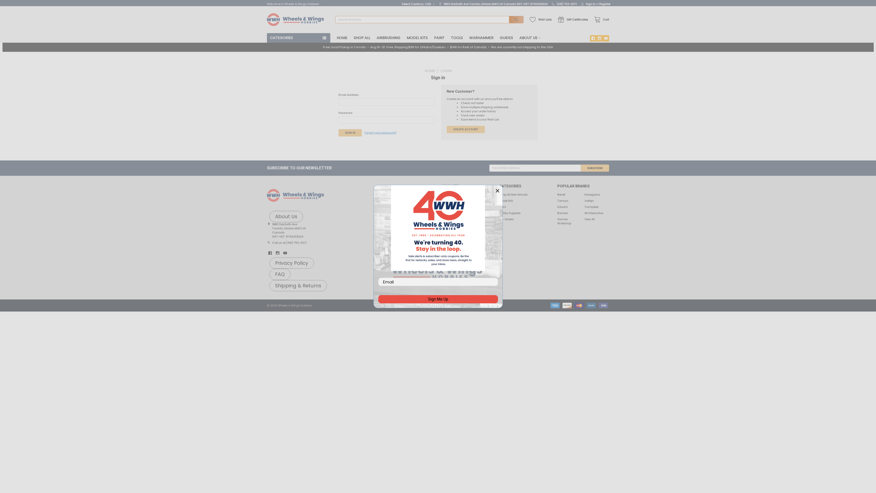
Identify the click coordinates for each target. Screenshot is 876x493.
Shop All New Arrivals (513, 195)
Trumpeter (591, 207)
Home (342, 37)
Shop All (362, 37)
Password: (346, 113)
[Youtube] (606, 38)
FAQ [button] (280, 274)
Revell (561, 195)
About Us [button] (286, 216)
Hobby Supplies (510, 213)
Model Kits (417, 37)
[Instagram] (599, 38)
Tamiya (562, 201)
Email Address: (349, 95)
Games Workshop (564, 221)
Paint (439, 37)
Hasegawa (592, 195)
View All (589, 219)
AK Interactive (593, 213)
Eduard (562, 207)
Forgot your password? (381, 133)
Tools (457, 37)
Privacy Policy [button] (291, 263)
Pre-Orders (506, 219)
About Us (528, 37)
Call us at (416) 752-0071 (289, 243)
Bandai (562, 213)
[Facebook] (593, 38)
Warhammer (481, 37)
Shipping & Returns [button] (298, 285)
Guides (506, 37)
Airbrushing (388, 37)
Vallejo (589, 201)
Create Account (465, 129)
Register (604, 4)
